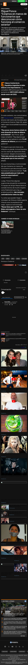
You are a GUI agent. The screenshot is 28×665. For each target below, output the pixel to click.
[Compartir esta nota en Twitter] (6, 75)
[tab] (7, 297)
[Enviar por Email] (13, 75)
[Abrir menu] (1, 4)
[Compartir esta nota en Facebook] (2, 75)
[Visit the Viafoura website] (24, 344)
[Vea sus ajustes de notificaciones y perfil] (26, 1)
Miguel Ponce (8, 118)
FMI (3, 258)
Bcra (13, 258)
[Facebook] (5, 646)
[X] (8, 646)
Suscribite (21, 1)
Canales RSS (4, 651)
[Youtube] (12, 646)
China (8, 258)
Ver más (23, 635)
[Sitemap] (23, 646)
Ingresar (14, 1)
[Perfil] (14, 642)
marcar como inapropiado (24, 305)
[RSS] (19, 646)
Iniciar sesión (18, 287)
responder (6, 304)
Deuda (18, 258)
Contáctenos (22, 651)
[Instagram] (16, 646)
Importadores (25, 258)
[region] (14, 316)
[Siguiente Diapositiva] (26, 272)
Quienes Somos (13, 651)
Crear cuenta (23, 287)
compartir (19, 304)
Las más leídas (8, 601)
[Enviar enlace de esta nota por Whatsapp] (9, 75)
